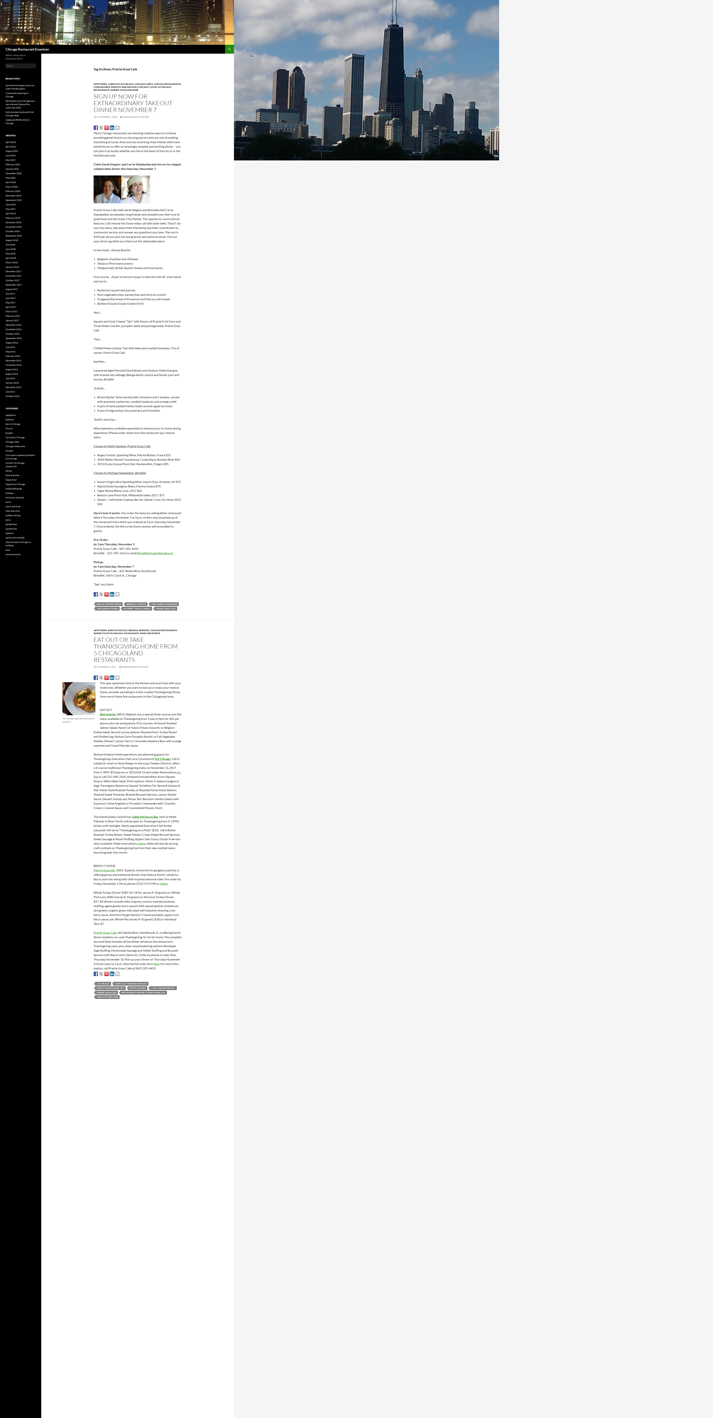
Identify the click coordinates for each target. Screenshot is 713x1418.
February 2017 (13, 316)
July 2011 (10, 391)
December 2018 (13, 222)
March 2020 (12, 186)
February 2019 (13, 217)
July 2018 (10, 244)
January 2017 (12, 320)
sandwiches (11, 524)
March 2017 (12, 311)
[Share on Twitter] (101, 128)
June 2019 (11, 204)
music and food (13, 506)
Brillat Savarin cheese (109, 604)
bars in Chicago (118, 630)
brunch (133, 630)
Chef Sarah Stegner (107, 608)
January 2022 (12, 168)
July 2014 (10, 378)
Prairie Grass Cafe (166, 608)
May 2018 (10, 253)
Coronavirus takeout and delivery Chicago (121, 87)
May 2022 (10, 160)
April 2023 (11, 146)
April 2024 (11, 142)
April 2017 (11, 307)
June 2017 (11, 298)
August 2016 (12, 342)
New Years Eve (13, 510)
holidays (10, 493)
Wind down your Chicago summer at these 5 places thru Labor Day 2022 (20, 104)
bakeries (10, 419)
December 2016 (13, 324)
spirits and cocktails (15, 537)
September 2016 (14, 338)
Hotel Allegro (138, 988)
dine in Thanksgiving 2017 (110, 988)
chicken (9, 450)
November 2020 (14, 173)
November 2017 (14, 275)
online (142, 843)
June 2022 (11, 155)
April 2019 (11, 213)
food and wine (129, 90)
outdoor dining (13, 515)
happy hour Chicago (15, 484)
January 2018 (12, 267)
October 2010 (12, 396)
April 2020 (11, 182)
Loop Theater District (163, 988)
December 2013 (13, 387)
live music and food (15, 497)
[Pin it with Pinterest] (106, 128)
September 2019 (14, 200)
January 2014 (12, 382)
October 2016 (12, 333)
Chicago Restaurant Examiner (27, 49)
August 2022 (12, 151)
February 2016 (13, 356)
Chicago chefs (144, 84)
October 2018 (12, 231)
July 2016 (10, 347)
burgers (144, 630)
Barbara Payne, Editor (135, 116)
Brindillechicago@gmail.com (155, 553)
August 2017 (12, 289)
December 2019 (13, 195)
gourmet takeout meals (137, 608)
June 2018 (11, 249)
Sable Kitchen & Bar (145, 816)
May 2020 (10, 177)
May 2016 (10, 351)
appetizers (100, 84)
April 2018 (11, 258)
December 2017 (13, 271)
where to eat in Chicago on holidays (116, 633)
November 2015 (14, 365)
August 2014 (12, 373)
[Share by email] (117, 128)
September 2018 (14, 235)
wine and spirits (150, 633)
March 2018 (12, 262)
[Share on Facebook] (96, 128)
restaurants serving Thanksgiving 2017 (144, 992)
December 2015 (13, 360)
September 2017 (14, 284)
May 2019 (10, 209)
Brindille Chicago (136, 604)
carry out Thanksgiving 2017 (131, 983)
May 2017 (10, 302)
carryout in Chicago (121, 84)
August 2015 (12, 369)
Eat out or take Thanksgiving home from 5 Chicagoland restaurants (136, 649)
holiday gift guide (14, 488)
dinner (114, 90)
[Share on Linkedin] (112, 128)
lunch (8, 502)
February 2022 (13, 164)
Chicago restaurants (167, 84)
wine (8, 549)
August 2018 (12, 240)
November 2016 (14, 329)
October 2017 (12, 280)
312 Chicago (103, 983)
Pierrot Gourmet (104, 870)
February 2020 (13, 191)
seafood (9, 533)
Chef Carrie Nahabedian (164, 604)
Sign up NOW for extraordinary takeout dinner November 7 (133, 102)
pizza (8, 519)
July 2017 (10, 293)
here (156, 964)
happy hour (11, 479)
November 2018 (14, 226)
